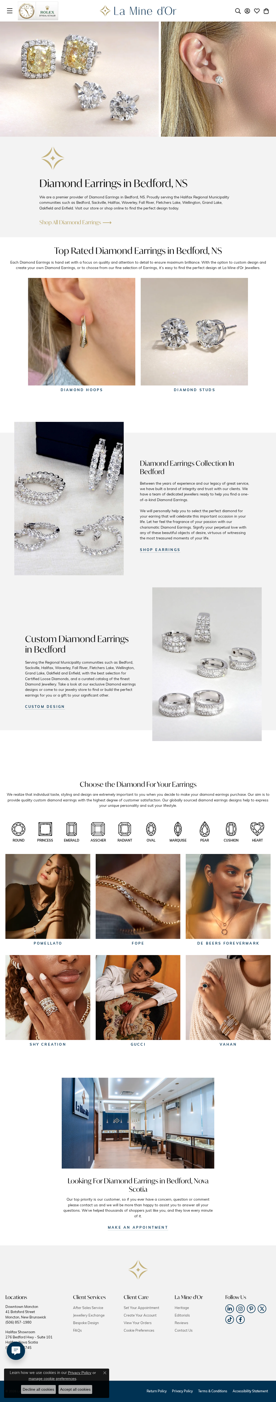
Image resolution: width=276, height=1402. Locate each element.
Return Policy (157, 1391)
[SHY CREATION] (47, 997)
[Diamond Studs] (194, 331)
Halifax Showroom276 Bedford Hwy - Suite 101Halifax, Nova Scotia (29, 1340)
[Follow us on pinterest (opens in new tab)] (251, 1308)
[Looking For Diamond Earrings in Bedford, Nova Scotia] (138, 1123)
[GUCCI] (138, 997)
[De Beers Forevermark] (228, 896)
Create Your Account (140, 1315)
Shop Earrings (160, 550)
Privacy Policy (182, 1391)
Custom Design (45, 707)
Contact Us (183, 1330)
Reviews (181, 1323)
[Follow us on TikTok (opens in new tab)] (229, 1319)
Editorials (182, 1315)
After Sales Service (88, 1308)
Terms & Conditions (212, 1391)
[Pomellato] (47, 896)
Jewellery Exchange (89, 1315)
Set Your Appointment (141, 1308)
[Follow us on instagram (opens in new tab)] (240, 1308)
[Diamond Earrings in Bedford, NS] (52, 158)
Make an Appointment (138, 1227)
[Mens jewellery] (207, 664)
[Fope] (138, 896)
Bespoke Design (86, 1323)
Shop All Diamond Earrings (70, 222)
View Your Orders (137, 1323)
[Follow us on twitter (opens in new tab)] (262, 1308)
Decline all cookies (38, 1389)
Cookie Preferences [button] (139, 1330)
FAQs (77, 1330)
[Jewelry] (69, 498)
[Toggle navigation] (9, 11)
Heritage (182, 1308)
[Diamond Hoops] (81, 331)
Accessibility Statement (250, 1391)
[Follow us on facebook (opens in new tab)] (240, 1319)
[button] (238, 11)
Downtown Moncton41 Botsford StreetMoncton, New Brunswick (25, 1314)
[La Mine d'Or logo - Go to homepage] (138, 10)
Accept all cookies (75, 1389)
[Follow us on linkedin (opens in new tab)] (229, 1308)
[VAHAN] (228, 997)
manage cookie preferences (52, 1378)
